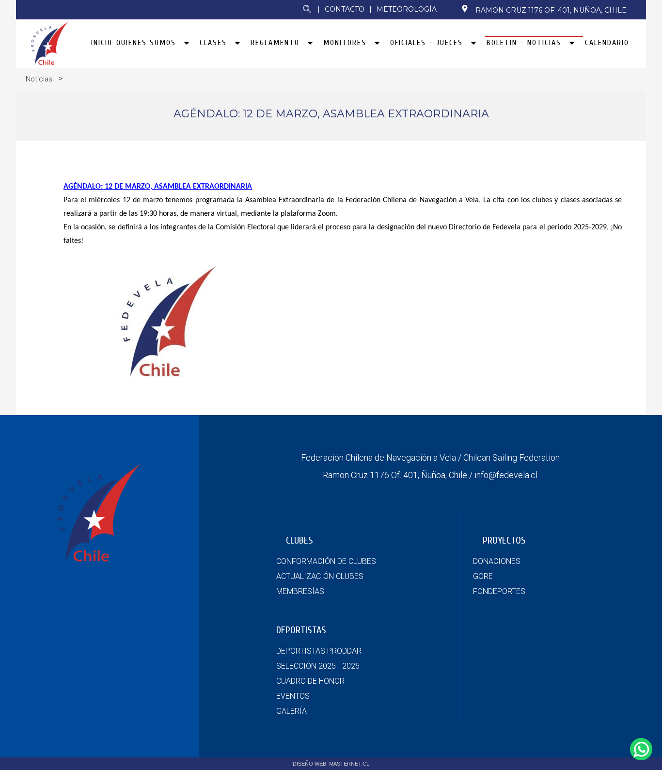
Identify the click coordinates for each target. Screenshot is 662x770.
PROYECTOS (504, 540)
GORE (483, 576)
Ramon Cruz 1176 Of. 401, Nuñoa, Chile (551, 10)
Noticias (39, 79)
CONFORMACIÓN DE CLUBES (326, 561)
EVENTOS (293, 696)
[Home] (49, 62)
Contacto (344, 9)
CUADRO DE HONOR (310, 681)
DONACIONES (496, 561)
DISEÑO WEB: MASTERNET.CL (331, 764)
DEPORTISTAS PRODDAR (319, 651)
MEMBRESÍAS (300, 591)
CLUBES (299, 540)
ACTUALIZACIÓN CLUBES (319, 576)
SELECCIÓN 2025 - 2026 (318, 666)
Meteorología (407, 9)
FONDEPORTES (499, 591)
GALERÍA (291, 711)
